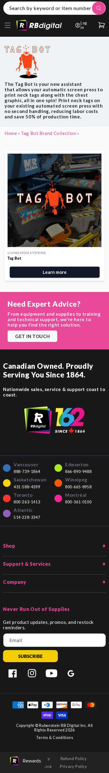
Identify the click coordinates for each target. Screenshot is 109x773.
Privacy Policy (73, 766)
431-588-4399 (27, 487)
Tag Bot (14, 258)
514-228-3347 (27, 517)
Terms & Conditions (54, 737)
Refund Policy (74, 758)
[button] (7, 25)
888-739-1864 (27, 471)
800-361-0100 (78, 502)
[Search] (98, 8)
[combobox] (54, 8)
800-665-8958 (78, 487)
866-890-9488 (78, 471)
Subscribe (30, 656)
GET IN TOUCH (32, 336)
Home (11, 133)
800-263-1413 (27, 502)
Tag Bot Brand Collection (48, 133)
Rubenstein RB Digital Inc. (63, 725)
